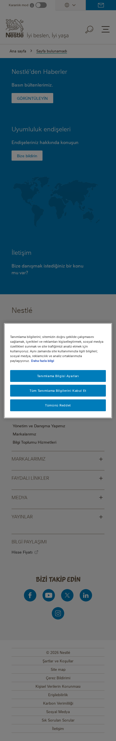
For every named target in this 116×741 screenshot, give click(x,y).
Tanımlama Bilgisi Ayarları (58, 376)
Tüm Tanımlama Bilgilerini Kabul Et (58, 390)
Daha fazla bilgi (42, 361)
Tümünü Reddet (58, 405)
